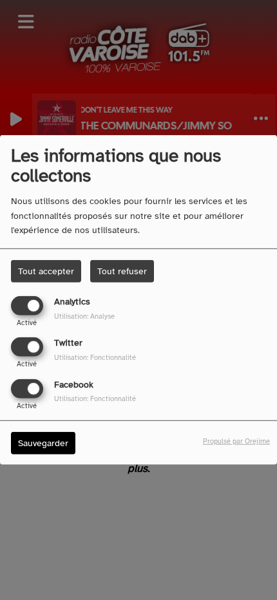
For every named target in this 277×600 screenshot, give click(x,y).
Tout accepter (46, 271)
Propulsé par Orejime (236, 440)
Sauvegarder (43, 442)
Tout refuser (122, 271)
